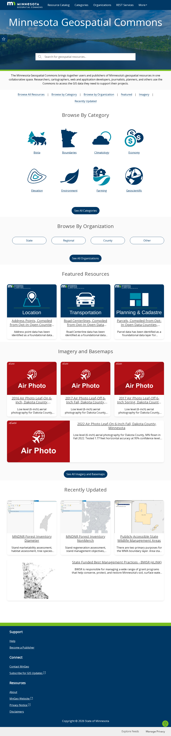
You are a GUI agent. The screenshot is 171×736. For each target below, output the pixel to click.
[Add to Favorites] (3, 38)
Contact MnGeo (19, 666)
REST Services (125, 5)
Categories (81, 5)
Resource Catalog (59, 5)
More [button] (142, 5)
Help (12, 641)
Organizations (102, 5)
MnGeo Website (20, 698)
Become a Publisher (22, 647)
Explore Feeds (130, 731)
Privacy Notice (19, 705)
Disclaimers (17, 711)
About (13, 692)
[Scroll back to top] (165, 723)
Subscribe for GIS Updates (26, 673)
